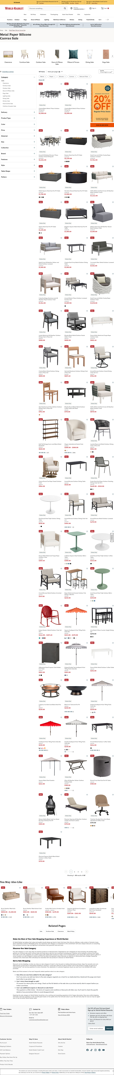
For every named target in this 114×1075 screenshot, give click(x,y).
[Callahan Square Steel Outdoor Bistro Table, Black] (70, 563)
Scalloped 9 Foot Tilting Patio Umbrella (50, 742)
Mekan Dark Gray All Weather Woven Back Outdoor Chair (101, 227)
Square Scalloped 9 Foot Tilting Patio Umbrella (74, 630)
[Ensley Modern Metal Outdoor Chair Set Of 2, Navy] (43, 638)
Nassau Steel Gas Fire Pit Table (73, 155)
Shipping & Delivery (5, 1046)
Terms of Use (55, 1072)
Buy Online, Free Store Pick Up (8, 1057)
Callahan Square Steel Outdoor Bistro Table (75, 556)
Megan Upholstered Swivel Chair (73, 444)
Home (1, 30)
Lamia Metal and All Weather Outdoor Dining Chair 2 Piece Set (50, 336)
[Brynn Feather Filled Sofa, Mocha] (5, 915)
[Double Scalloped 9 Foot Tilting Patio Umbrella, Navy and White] (67, 749)
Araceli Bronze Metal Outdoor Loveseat (101, 518)
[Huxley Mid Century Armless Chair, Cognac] (47, 915)
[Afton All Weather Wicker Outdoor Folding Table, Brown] (67, 788)
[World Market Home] (14, 8)
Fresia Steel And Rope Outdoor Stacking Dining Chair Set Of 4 (101, 482)
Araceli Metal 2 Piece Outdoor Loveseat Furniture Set (75, 298)
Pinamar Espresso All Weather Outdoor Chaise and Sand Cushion (75, 819)
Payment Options (5, 1053)
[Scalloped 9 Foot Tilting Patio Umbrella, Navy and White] (41, 748)
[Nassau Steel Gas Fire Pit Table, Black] (67, 161)
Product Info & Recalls (6, 1064)
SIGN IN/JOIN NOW (102, 125)
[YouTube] (103, 1050)
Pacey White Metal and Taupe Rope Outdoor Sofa (100, 336)
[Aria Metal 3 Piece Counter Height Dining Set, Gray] (93, 636)
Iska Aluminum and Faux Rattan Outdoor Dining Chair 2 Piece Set (50, 407)
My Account (3, 1043)
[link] (105, 8)
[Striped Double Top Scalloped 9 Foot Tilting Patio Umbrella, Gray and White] (67, 675)
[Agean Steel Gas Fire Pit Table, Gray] (41, 233)
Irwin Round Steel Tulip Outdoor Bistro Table (101, 593)
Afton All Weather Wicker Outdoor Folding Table (74, 781)
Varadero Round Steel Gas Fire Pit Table (75, 191)
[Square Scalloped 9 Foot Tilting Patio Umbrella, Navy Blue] (68, 638)
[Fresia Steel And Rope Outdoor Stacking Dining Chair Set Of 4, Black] (91, 489)
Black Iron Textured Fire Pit (72, 704)
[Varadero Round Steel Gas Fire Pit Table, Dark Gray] (67, 197)
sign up (109, 1028)
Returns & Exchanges (6, 1016)
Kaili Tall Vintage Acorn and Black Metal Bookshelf (50, 444)
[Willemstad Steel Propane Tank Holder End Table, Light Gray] (39, 675)
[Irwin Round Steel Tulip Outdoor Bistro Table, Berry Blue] (94, 601)
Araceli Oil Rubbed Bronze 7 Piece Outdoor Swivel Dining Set (48, 155)
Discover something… (36, 8)
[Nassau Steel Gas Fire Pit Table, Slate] (68, 161)
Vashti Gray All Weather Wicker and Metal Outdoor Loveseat (49, 263)
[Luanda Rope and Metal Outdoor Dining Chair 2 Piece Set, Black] (93, 452)
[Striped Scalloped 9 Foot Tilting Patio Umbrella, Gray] (93, 712)
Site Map (60, 1050)
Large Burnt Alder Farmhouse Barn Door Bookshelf (97, 909)
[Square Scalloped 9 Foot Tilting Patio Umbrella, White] (72, 638)
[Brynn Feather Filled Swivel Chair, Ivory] (25, 915)
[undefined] (102, 19)
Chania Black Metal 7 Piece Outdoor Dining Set (49, 109)
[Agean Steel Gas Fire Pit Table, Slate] (39, 233)
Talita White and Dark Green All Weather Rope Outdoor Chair (102, 407)
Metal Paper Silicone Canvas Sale (17, 30)
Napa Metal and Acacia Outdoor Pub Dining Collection (75, 593)
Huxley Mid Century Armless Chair (55, 908)
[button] (9, 19)
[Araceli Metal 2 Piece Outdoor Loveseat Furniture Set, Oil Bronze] (65, 306)
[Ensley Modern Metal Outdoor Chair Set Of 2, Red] (45, 638)
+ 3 (76, 638)
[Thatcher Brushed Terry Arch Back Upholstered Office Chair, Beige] (94, 825)
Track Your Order (5, 1013)
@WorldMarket (90, 1044)
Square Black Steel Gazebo (46, 780)
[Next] (86, 871)
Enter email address (96, 1028)
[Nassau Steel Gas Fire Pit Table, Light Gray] (65, 161)
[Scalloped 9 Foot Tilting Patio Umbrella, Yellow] (45, 748)
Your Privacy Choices (90, 1072)
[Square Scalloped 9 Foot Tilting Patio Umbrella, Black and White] (74, 638)
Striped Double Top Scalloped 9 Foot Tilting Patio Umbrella (74, 668)
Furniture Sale (50, 931)
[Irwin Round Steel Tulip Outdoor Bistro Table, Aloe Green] (93, 601)
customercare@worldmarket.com (38, 1020)
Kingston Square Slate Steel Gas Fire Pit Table (75, 227)
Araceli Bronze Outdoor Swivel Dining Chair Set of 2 (101, 371)
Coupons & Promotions (35, 1046)
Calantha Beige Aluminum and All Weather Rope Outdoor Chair (48, 298)
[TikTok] (91, 1050)
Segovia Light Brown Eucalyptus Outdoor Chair (76, 909)
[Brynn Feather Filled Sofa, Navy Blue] (1, 915)
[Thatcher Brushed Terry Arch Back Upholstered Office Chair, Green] (93, 825)
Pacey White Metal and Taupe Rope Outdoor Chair (49, 556)
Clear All (41, 80)
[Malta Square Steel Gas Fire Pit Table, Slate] (39, 197)
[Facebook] (87, 1050)
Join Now (41, 3)
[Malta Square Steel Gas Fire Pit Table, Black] (43, 197)
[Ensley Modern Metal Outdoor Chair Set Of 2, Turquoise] (39, 638)
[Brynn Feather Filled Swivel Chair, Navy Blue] (24, 915)
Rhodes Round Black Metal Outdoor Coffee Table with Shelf (74, 407)
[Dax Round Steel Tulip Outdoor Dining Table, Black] (41, 526)
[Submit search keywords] (65, 8)
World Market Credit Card (36, 1050)
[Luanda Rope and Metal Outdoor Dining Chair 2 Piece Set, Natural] (91, 452)
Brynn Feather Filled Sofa (8, 908)
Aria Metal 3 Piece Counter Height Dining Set (102, 630)
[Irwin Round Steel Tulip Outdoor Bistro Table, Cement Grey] (91, 601)
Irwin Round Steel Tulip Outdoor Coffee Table (101, 556)
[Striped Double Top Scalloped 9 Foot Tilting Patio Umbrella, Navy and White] (65, 675)
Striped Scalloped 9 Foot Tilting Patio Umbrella (100, 705)
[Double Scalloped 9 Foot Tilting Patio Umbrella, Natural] (68, 749)
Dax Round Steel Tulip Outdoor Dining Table (49, 519)
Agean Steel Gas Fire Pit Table (47, 226)
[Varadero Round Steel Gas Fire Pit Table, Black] (68, 197)
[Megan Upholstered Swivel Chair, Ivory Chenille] (67, 450)
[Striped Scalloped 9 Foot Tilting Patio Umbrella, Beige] (91, 712)
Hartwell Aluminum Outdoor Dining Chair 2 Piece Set (76, 371)
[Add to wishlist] (61, 84)
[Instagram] (95, 1050)
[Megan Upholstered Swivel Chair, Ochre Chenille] (65, 450)
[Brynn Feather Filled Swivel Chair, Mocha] (27, 915)
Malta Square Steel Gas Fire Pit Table (49, 191)
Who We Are (61, 1043)
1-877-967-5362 (33, 1015)
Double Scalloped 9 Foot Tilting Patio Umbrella (74, 742)
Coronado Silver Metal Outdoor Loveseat (102, 262)
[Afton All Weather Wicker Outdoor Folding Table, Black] (68, 788)
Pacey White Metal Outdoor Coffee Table (102, 667)
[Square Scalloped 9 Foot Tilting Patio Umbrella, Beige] (70, 638)
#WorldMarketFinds (101, 1044)
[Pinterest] (99, 1050)
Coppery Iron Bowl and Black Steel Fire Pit (50, 705)
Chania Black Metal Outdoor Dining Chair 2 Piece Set (49, 371)
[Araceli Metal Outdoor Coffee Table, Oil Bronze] (91, 748)
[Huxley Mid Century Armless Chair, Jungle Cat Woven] (46, 915)
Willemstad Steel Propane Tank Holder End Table (50, 668)
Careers (60, 1046)
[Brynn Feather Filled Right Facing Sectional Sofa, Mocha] (112, 916)
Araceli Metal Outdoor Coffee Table (100, 742)
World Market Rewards (35, 1043)
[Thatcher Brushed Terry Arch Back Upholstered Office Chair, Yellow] (91, 825)
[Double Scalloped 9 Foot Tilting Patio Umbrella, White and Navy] (65, 749)
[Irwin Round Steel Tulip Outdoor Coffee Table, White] (93, 563)
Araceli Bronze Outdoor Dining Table (74, 481)
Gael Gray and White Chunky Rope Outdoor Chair (100, 298)
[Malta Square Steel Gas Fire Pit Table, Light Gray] (41, 197)
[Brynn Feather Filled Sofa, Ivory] (7, 915)
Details (77, 3)
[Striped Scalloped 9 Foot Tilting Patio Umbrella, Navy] (94, 712)
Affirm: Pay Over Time (6, 1061)
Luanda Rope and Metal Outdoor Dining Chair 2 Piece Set (101, 444)
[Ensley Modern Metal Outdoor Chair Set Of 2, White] (41, 638)
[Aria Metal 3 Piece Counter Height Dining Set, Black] (91, 636)
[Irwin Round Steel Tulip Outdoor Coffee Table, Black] (91, 563)
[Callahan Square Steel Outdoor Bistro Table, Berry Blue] (68, 563)
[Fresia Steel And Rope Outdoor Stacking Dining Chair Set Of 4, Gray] (93, 489)
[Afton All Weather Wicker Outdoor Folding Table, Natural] (65, 788)
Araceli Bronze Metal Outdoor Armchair (50, 593)
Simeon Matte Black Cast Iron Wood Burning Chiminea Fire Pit (49, 819)
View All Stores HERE (64, 1015)
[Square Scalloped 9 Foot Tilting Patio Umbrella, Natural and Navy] (65, 638)
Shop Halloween (70, 26)
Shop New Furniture (96, 26)
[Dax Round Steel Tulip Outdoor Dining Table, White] (39, 526)
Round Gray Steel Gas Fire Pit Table (100, 780)
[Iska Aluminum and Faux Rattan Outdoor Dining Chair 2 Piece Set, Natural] (39, 414)
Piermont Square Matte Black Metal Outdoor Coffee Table (49, 857)
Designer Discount (34, 1053)
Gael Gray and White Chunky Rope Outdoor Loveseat (100, 155)
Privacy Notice (46, 1072)
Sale (6, 30)
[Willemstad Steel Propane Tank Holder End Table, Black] (41, 675)
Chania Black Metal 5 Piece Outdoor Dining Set (74, 109)
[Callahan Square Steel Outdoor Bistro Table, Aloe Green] (67, 563)
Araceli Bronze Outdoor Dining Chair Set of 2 (76, 519)
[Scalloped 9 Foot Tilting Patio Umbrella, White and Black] (39, 748)
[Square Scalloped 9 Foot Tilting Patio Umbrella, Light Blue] (67, 638)
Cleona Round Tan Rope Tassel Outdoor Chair (50, 482)
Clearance (61, 931)
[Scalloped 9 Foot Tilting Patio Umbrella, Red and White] (43, 748)
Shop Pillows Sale (44, 26)
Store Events (61, 1053)
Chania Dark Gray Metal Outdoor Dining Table (76, 263)
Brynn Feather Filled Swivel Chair (32, 908)
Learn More (94, 3)
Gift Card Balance (5, 1050)
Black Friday (70, 931)
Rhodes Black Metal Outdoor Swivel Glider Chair (74, 336)
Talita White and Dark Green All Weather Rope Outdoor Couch (102, 191)
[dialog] (57, 1072)
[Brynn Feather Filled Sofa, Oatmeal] (3, 915)
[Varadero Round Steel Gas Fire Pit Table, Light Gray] (65, 197)
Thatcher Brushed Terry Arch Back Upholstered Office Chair (100, 819)
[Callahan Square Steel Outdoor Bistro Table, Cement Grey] (65, 563)
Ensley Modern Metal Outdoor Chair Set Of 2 (50, 630)
